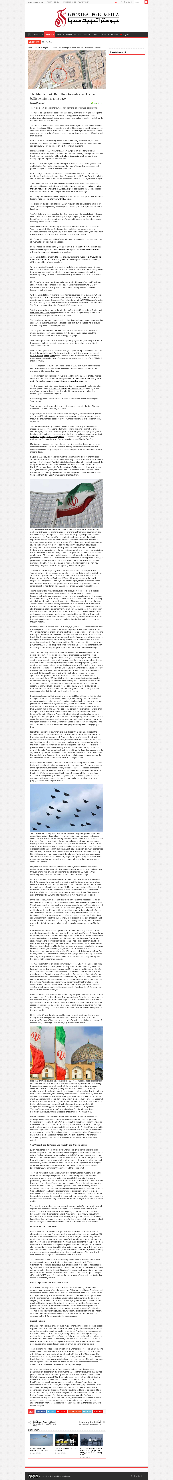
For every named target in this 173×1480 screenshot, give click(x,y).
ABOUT (49, 2)
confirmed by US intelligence (42, 313)
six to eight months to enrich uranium (64, 156)
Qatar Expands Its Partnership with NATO (39, 1449)
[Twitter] (127, 2)
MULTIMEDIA (84, 34)
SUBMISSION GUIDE (69, 2)
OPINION (48, 34)
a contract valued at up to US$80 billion (66, 388)
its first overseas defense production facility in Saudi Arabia (69, 297)
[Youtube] (131, 2)
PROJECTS (70, 34)
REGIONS (37, 34)
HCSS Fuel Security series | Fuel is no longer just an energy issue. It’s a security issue (91, 1451)
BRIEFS (96, 34)
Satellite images (37, 310)
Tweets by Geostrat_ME (118, 52)
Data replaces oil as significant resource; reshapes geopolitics (90, 1422)
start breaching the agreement (61, 143)
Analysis (45, 48)
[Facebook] (124, 2)
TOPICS (59, 34)
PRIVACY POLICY (83, 2)
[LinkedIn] (129, 2)
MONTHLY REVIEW (110, 34)
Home (29, 34)
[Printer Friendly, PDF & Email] (96, 103)
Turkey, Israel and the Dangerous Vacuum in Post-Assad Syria (61, 42)
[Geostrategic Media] (86, 17)
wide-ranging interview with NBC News (54, 199)
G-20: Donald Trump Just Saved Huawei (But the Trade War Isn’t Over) (44, 1423)
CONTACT (57, 2)
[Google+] (122, 2)
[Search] (146, 2)
